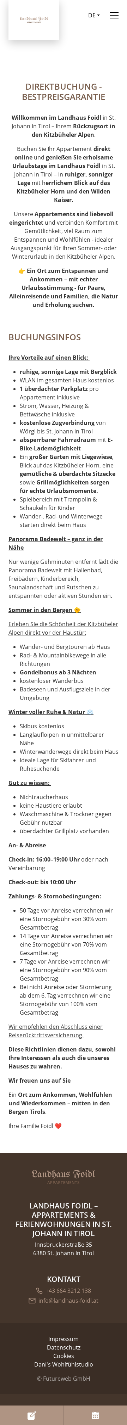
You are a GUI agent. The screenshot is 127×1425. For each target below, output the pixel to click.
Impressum (63, 1339)
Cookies (63, 1356)
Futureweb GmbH (66, 1378)
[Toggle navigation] (114, 15)
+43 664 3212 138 (68, 1291)
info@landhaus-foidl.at (68, 1301)
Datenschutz (63, 1347)
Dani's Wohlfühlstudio (63, 1364)
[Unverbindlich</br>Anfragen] (32, 1415)
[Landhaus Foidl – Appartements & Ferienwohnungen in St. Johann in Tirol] (63, 1177)
